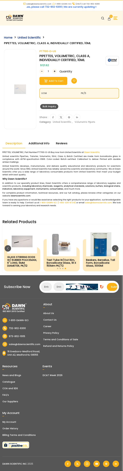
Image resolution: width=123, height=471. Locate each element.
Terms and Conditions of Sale (60, 339)
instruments (42, 188)
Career (47, 326)
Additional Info (39, 143)
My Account (9, 422)
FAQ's (5, 395)
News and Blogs (11, 375)
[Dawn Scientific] (15, 20)
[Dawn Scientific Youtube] (96, 464)
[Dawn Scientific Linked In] (116, 464)
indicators (7, 188)
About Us (48, 313)
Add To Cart (55, 80)
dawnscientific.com (20, 195)
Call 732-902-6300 (87, 4)
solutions (90, 186)
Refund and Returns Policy (58, 346)
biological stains (112, 186)
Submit (114, 287)
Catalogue (8, 381)
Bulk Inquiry (49, 106)
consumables (56, 188)
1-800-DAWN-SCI (63, 4)
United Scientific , (63, 122)
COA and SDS (10, 388)
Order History (10, 428)
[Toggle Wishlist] (74, 81)
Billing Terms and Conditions (19, 435)
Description (14, 143)
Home (8, 37)
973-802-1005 (17, 336)
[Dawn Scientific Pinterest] (106, 464)
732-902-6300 (17, 328)
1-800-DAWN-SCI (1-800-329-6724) (58, 202)
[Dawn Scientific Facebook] (68, 464)
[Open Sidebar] (115, 18)
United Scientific (29, 37)
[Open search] (102, 18)
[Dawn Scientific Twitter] (77, 464)
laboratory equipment (24, 188)
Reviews (61, 143)
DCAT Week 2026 (52, 375)
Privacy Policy (51, 333)
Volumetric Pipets (85, 122)
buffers (99, 186)
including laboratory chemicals (37, 186)
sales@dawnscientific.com (38, 4)
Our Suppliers (10, 401)
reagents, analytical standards (69, 186)
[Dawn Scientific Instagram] (87, 464)
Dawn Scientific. (92, 152)
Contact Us (50, 319)
